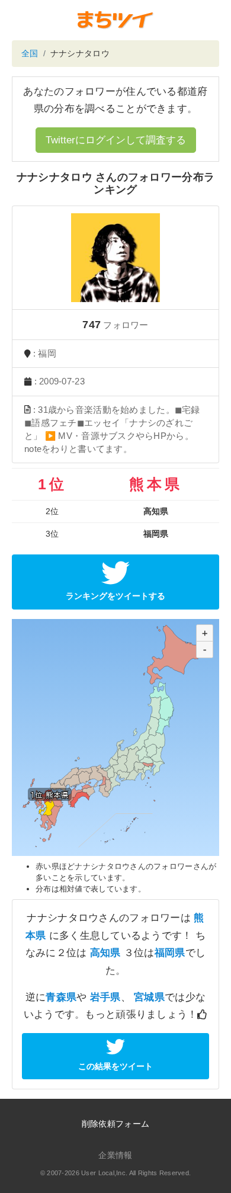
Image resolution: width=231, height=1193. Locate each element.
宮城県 (149, 997)
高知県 (105, 952)
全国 (29, 53)
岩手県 (105, 997)
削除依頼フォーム (115, 1123)
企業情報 (115, 1155)
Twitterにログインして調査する (116, 140)
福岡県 (170, 952)
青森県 (61, 997)
